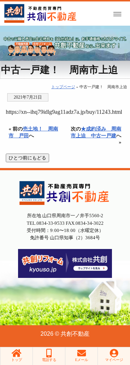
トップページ (63, 87)
